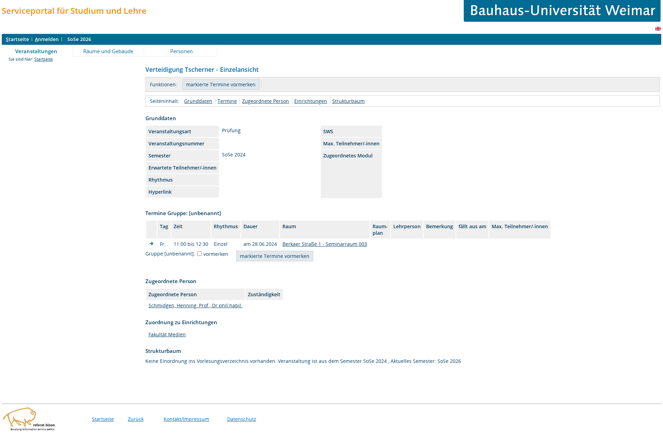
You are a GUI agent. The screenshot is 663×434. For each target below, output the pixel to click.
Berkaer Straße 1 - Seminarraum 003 (324, 244)
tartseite (17, 39)
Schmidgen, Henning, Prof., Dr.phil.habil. (195, 305)
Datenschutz (241, 419)
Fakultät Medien (167, 334)
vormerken (215, 254)
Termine (227, 101)
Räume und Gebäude (108, 51)
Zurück (136, 419)
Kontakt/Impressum (186, 419)
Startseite (43, 59)
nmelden (47, 39)
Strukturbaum (348, 101)
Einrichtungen (310, 101)
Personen (181, 51)
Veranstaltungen (36, 51)
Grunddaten (198, 101)
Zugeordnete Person (265, 101)
